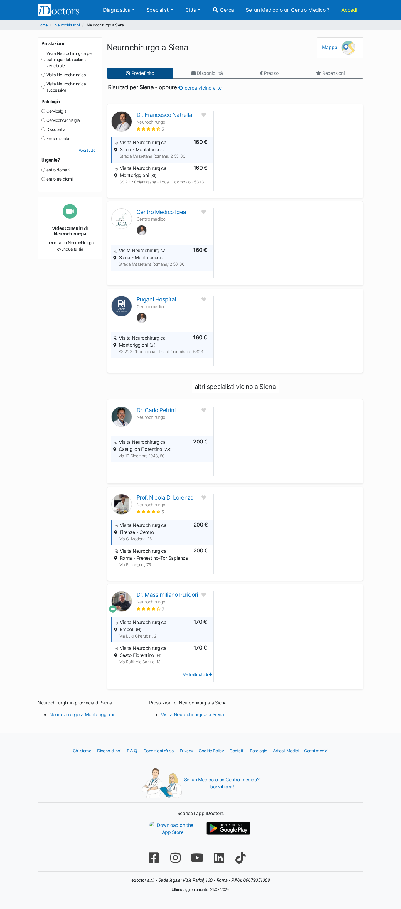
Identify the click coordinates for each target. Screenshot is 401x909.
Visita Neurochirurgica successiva (66, 86)
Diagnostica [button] (116, 10)
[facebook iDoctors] (153, 858)
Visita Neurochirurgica (66, 74)
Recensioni (333, 73)
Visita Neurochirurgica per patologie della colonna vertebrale (69, 59)
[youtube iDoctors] (197, 858)
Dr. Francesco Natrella (164, 114)
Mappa (330, 47)
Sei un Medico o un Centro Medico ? (288, 10)
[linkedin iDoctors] (218, 858)
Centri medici (316, 750)
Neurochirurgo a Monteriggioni (81, 714)
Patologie (258, 750)
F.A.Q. (132, 750)
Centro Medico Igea (161, 211)
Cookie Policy (211, 750)
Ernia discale (57, 138)
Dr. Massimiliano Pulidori (167, 594)
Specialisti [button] (157, 10)
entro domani (58, 169)
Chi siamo (82, 750)
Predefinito (142, 73)
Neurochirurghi (67, 25)
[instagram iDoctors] (175, 858)
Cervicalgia (56, 111)
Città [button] (190, 10)
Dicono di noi (109, 750)
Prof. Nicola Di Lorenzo (165, 497)
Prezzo (270, 73)
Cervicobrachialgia (63, 120)
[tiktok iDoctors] (240, 858)
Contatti (237, 750)
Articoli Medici (286, 750)
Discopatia (55, 129)
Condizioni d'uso (159, 750)
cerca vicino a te (202, 87)
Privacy (186, 750)
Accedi (349, 10)
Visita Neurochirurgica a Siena (192, 714)
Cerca (226, 10)
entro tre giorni (59, 178)
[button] (150, 129)
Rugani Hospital (156, 299)
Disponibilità (209, 73)
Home (42, 25)
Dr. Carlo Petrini (156, 410)
